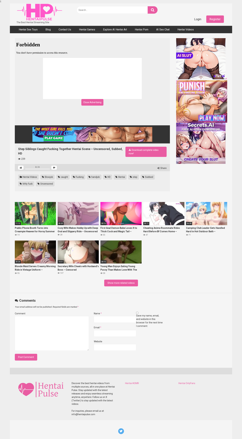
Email (97, 327)
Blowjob (48, 177)
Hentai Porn (141, 29)
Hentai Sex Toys (28, 29)
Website (98, 341)
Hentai (121, 177)
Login (197, 19)
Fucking (79, 177)
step (134, 177)
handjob (95, 177)
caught (64, 177)
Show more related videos (121, 283)
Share (163, 168)
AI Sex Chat (163, 29)
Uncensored (46, 183)
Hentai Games (87, 29)
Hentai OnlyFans (186, 383)
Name (98, 313)
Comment (20, 313)
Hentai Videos (185, 29)
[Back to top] (231, 429)
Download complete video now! (144, 152)
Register (215, 19)
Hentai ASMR (132, 383)
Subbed (149, 177)
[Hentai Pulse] (39, 12)
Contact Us (65, 29)
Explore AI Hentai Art (115, 29)
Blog (48, 29)
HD (108, 177)
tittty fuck (27, 183)
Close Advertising (92, 102)
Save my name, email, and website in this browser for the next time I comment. (149, 320)
